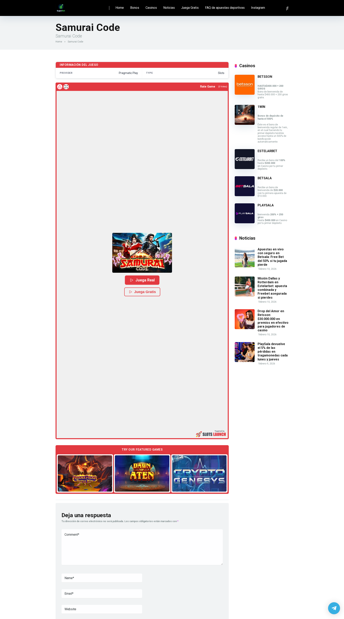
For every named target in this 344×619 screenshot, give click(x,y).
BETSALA (265, 178)
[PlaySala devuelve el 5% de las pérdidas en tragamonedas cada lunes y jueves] (245, 361)
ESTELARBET (267, 151)
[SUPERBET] (61, 6)
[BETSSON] (245, 93)
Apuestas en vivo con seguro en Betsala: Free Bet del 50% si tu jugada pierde (272, 257)
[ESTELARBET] (245, 168)
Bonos (134, 8)
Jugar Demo (85, 473)
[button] (142, 253)
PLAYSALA (266, 205)
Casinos (151, 8)
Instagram (258, 8)
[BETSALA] (245, 195)
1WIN (261, 107)
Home (119, 8)
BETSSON (265, 77)
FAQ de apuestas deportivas (225, 8)
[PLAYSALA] (245, 222)
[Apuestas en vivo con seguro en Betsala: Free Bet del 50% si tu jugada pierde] (245, 266)
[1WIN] (245, 124)
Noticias (169, 8)
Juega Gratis (190, 8)
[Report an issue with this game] (59, 86)
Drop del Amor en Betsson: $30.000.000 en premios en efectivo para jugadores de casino (273, 320)
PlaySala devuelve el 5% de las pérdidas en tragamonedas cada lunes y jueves (273, 351)
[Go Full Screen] (66, 86)
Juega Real (145, 280)
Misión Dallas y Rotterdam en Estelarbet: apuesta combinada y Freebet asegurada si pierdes (272, 288)
